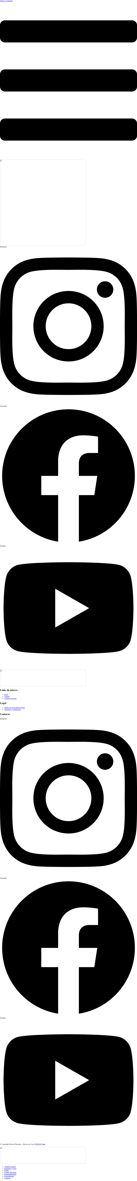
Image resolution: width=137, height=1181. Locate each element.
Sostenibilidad (9, 1176)
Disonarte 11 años (10, 1169)
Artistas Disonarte (10, 1172)
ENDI (6, 1170)
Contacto (7, 1178)
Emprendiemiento (10, 1174)
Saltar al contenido (6, 1)
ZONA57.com (40, 1144)
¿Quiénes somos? (10, 1167)
